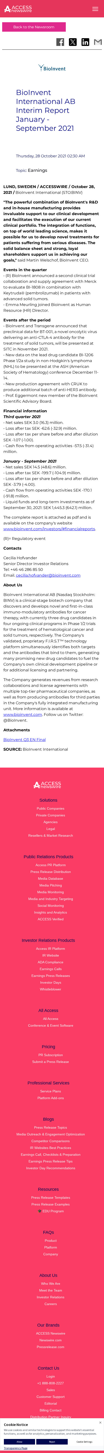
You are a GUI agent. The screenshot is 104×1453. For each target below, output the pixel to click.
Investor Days (50, 982)
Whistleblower (50, 989)
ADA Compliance (50, 962)
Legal (50, 829)
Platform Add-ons (50, 1098)
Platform (50, 1247)
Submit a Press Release (50, 1062)
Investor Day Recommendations (50, 1168)
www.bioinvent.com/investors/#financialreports (49, 529)
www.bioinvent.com (22, 714)
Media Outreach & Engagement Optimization (50, 1134)
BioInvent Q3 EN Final (24, 739)
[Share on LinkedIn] (85, 42)
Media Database (50, 878)
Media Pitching (50, 885)
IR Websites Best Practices (50, 1148)
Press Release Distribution (50, 872)
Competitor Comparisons (50, 1141)
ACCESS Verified (51, 919)
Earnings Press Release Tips (51, 1161)
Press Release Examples (50, 1204)
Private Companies (50, 815)
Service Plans (50, 1091)
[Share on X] (73, 42)
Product (51, 1240)
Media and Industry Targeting (50, 899)
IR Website (50, 955)
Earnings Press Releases (50, 976)
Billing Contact (50, 1410)
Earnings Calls (51, 969)
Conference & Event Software (50, 1025)
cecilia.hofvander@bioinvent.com (48, 575)
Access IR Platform (50, 949)
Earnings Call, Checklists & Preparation (51, 1154)
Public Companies (50, 808)
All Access (50, 1019)
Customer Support (51, 1397)
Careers (51, 1304)
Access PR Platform (51, 865)
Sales (50, 1390)
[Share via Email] (98, 42)
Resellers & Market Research (50, 835)
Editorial (51, 1403)
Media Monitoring (50, 892)
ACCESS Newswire (50, 1333)
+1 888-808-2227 (50, 1383)
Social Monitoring (50, 906)
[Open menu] (95, 9)
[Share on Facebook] (60, 42)
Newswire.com (50, 1340)
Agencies (51, 822)
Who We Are (50, 1284)
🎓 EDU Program (50, 1211)
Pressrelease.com (50, 1347)
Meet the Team (50, 1290)
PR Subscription (50, 1055)
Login (50, 1376)
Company (50, 1254)
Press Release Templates (50, 1197)
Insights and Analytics (50, 912)
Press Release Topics (50, 1127)
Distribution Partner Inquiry (50, 1417)
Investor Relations (50, 1297)
